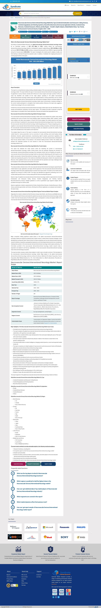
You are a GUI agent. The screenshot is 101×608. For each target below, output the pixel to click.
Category (88, 5)
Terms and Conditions (12, 576)
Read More (54, 584)
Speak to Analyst (48, 463)
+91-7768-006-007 (79, 149)
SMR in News (10, 581)
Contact (94, 5)
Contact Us (38, 574)
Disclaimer (24, 579)
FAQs (23, 581)
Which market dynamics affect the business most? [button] (32, 502)
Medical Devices (18, 17)
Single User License (74, 60)
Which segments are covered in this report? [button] (30, 496)
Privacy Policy (10, 579)
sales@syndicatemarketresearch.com (82, 1)
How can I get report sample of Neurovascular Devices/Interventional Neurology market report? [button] (37, 509)
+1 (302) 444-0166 (79, 146)
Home (67, 5)
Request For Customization (50, 323)
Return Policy (25, 583)
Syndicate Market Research (16, 606)
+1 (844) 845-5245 (15, 1)
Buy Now (78, 109)
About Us (73, 5)
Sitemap (24, 585)
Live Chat (38, 576)
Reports (8, 574)
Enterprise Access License (75, 93)
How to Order (25, 576)
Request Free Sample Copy (46, 234)
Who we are (24, 574)
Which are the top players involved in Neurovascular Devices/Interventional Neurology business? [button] (32, 475)
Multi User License (74, 76)
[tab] (39, 475)
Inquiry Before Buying (18, 463)
